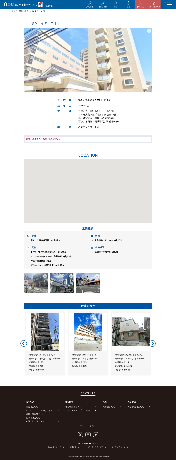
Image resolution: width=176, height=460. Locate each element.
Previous (23, 343)
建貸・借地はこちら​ (35, 414)
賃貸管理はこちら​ (73, 407)
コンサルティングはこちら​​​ (77, 410)
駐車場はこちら (33, 418)
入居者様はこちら (136, 407)
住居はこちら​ (32, 407)
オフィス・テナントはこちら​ (39, 410)
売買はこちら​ (109, 407)
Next (152, 343)
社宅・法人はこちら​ (35, 421)
